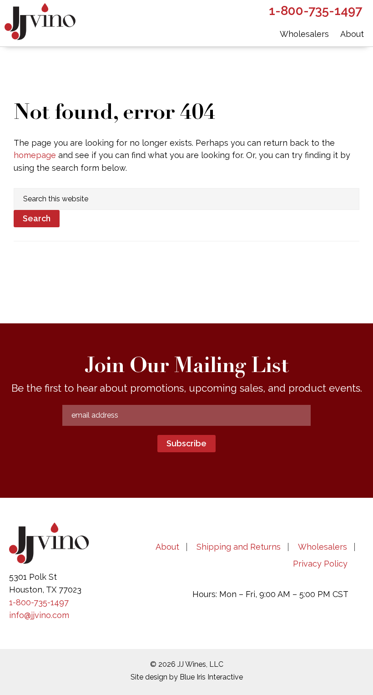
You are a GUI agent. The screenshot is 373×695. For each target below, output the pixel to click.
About (167, 547)
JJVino (41, 23)
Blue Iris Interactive (211, 677)
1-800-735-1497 (39, 602)
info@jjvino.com (39, 615)
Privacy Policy (320, 563)
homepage (35, 155)
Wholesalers (322, 547)
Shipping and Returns (239, 547)
